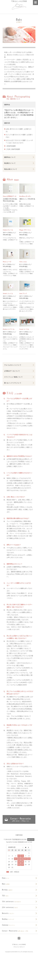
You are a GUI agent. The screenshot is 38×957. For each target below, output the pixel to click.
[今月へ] (25, 847)
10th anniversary (11, 901)
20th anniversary (10, 907)
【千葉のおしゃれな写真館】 (19, 944)
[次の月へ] (29, 847)
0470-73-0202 (13, 842)
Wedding (8, 919)
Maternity (8, 913)
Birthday (7, 890)
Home (5, 878)
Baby (6, 884)
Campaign (8, 925)
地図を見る (31, 839)
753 (5, 895)
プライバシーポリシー (19, 946)
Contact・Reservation (20, 819)
